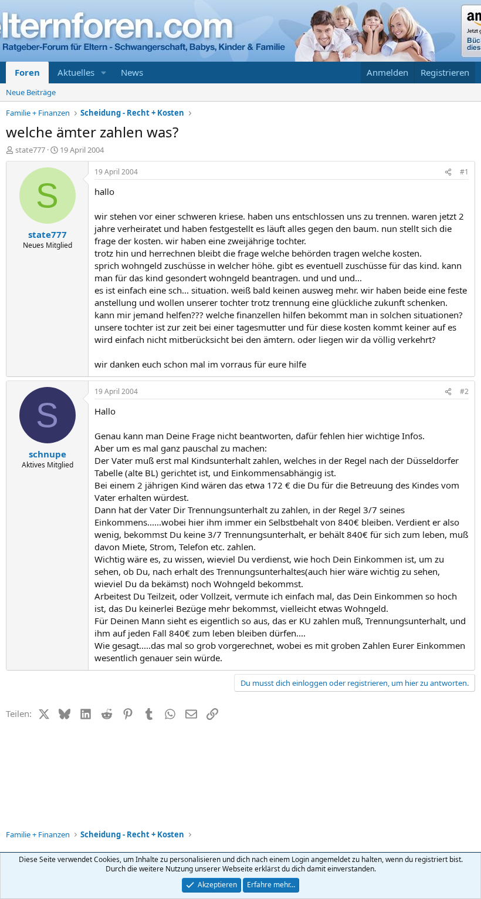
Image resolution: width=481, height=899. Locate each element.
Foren (27, 72)
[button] (104, 72)
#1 (464, 172)
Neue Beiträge (31, 92)
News (132, 72)
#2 (464, 391)
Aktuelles (75, 72)
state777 (30, 149)
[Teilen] (448, 172)
